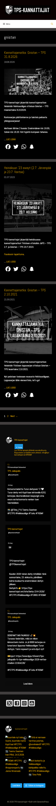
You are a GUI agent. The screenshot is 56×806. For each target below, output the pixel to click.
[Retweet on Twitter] (8, 465)
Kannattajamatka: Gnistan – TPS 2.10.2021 (25, 292)
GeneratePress (43, 801)
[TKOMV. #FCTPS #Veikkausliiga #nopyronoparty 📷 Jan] (16, 770)
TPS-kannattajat (15, 528)
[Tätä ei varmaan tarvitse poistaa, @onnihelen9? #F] (40, 747)
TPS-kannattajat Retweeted (16, 467)
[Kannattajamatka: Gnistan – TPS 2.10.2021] (28, 353)
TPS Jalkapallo (13, 470)
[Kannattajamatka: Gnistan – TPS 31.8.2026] (28, 93)
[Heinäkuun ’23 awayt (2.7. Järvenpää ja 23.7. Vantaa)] (28, 230)
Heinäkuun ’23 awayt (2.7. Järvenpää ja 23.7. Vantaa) (27, 170)
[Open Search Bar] (52, 24)
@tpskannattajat (14, 533)
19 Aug (10, 631)
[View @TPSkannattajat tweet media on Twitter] (10, 547)
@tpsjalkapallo (13, 475)
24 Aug (10, 485)
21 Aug (10, 543)
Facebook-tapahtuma (14, 254)
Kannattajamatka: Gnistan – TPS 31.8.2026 (25, 55)
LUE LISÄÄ (11, 139)
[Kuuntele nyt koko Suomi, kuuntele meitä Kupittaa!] (16, 747)
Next (14, 416)
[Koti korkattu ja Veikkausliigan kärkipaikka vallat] (40, 770)
